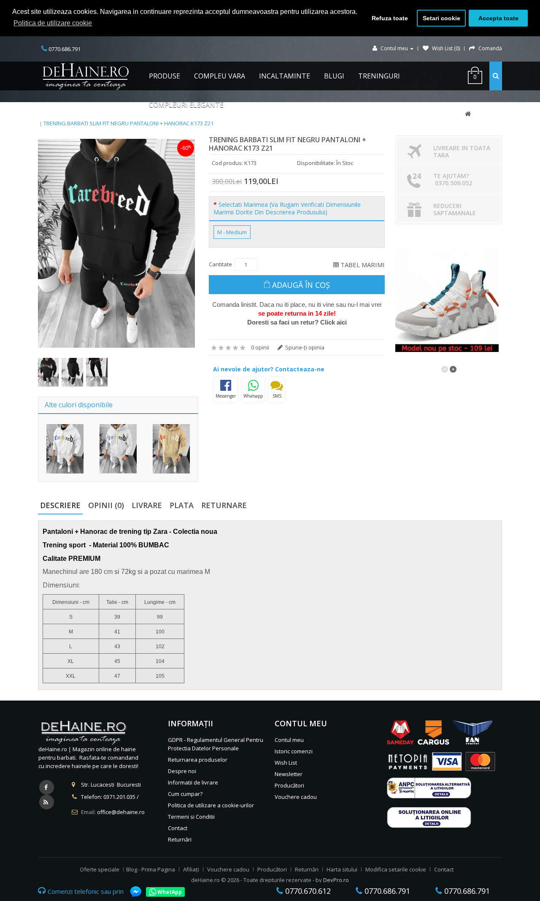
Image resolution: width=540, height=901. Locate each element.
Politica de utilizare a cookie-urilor (211, 805)
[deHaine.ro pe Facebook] (46, 787)
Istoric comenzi (294, 751)
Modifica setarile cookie (395, 869)
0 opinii (260, 347)
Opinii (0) (106, 505)
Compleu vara (219, 76)
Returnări (180, 839)
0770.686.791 (386, 891)
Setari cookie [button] (441, 18)
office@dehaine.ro (121, 812)
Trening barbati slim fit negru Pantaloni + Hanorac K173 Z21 (128, 123)
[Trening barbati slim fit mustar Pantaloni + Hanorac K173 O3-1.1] (171, 448)
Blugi (334, 76)
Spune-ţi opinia (304, 347)
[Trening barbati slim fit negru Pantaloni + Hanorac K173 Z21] (116, 243)
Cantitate (220, 264)
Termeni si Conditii (191, 816)
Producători (289, 785)
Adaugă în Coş (301, 285)
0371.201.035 (119, 797)
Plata (182, 505)
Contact (177, 828)
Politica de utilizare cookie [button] (53, 23)
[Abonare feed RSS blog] (46, 802)
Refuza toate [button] (390, 18)
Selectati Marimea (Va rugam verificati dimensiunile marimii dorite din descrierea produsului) (287, 208)
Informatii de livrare (193, 782)
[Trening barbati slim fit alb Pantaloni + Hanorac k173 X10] (65, 448)
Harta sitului (342, 869)
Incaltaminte (284, 76)
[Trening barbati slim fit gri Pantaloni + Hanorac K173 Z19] (118, 448)
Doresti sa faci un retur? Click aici (297, 322)
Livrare (147, 505)
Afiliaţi (191, 869)
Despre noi (182, 771)
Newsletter (288, 774)
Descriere (60, 505)
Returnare (224, 505)
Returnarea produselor (197, 759)
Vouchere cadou (296, 797)
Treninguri (379, 76)
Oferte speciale (99, 869)
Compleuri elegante (186, 104)
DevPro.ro (336, 880)
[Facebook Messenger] (131, 892)
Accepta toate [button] (498, 18)
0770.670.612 (307, 891)
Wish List (286, 762)
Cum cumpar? (185, 794)
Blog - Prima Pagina (150, 869)
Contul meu (289, 740)
